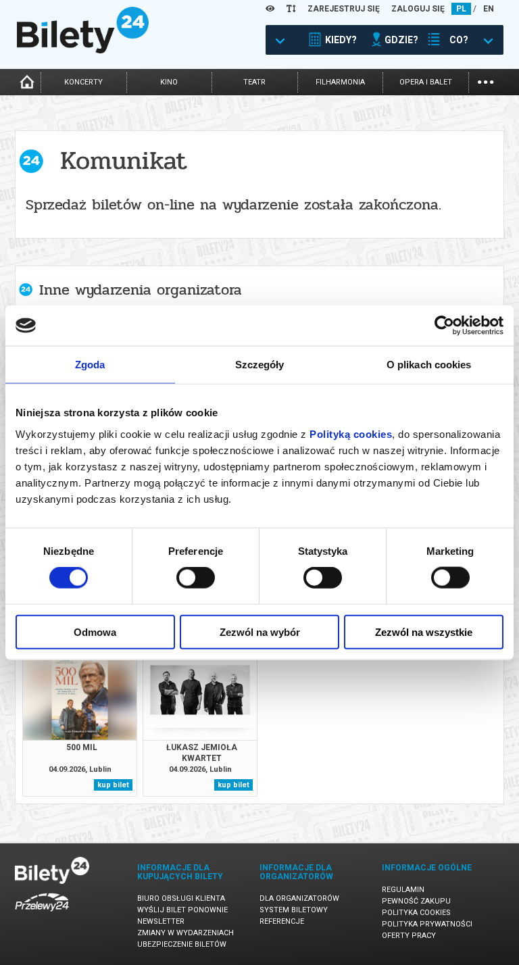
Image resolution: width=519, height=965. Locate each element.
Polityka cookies (416, 912)
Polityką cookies (351, 433)
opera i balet (425, 82)
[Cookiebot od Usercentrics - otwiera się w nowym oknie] (444, 326)
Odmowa (95, 631)
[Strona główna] (83, 50)
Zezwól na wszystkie (423, 631)
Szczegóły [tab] (260, 364)
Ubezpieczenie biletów (181, 944)
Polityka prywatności (427, 924)
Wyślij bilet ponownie (182, 910)
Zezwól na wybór (260, 631)
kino (169, 82)
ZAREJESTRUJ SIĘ (343, 9)
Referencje (282, 921)
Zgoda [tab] (90, 364)
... (485, 80)
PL (461, 9)
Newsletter (160, 921)
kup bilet (113, 785)
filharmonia (340, 82)
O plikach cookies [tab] (429, 364)
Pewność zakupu (416, 901)
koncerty (83, 82)
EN (488, 9)
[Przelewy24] (42, 914)
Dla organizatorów (299, 898)
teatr (254, 82)
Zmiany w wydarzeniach (185, 933)
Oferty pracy (409, 935)
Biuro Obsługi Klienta (181, 898)
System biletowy (294, 910)
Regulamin (403, 889)
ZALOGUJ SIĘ (418, 9)
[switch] (195, 578)
